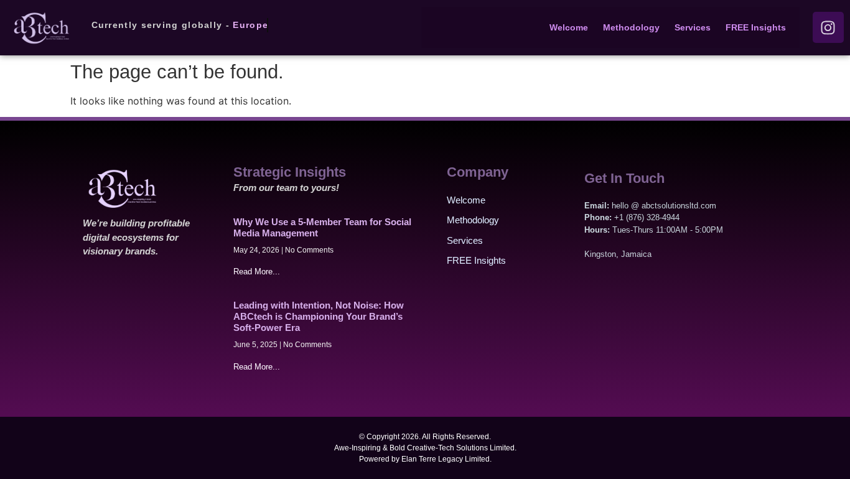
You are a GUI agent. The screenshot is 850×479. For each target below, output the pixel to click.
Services (693, 27)
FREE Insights (756, 27)
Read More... (256, 271)
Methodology (631, 27)
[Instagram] (828, 27)
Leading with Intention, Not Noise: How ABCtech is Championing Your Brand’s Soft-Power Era (318, 316)
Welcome (568, 27)
